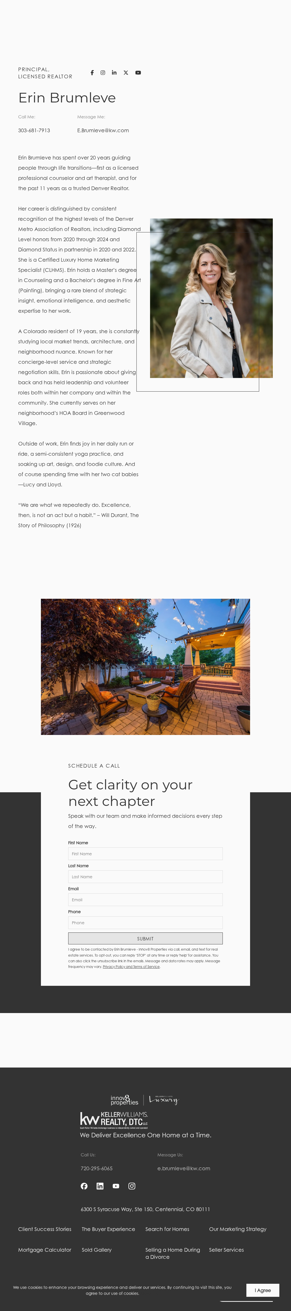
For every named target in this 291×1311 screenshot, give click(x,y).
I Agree (263, 1290)
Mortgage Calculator (44, 1250)
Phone (74, 911)
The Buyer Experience (108, 1229)
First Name (78, 843)
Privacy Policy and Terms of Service (131, 967)
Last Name (78, 866)
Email (73, 888)
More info (150, 1293)
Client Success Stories (44, 1229)
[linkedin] (100, 1186)
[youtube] (116, 1186)
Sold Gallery (97, 1250)
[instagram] (131, 1186)
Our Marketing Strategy (238, 1229)
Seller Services (226, 1250)
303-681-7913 (34, 130)
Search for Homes (167, 1229)
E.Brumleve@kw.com (103, 130)
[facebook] (84, 1186)
